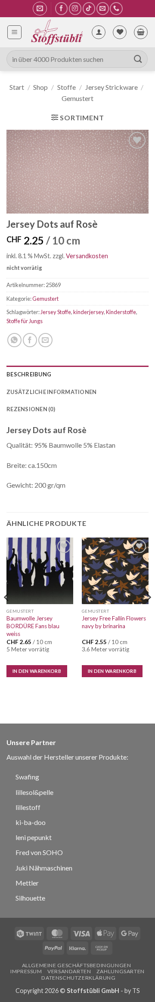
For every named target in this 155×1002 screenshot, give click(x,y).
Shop (40, 87)
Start (16, 87)
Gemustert (77, 98)
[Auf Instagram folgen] (75, 8)
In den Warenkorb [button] (36, 671)
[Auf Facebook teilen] (30, 340)
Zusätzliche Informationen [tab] (51, 391)
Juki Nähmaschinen (44, 868)
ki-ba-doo (31, 822)
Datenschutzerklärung (78, 978)
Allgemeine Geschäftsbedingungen (76, 965)
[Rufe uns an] (116, 8)
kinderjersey (88, 312)
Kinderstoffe (121, 312)
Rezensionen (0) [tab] (30, 409)
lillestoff (28, 807)
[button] (40, 8)
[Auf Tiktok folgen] (89, 8)
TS (136, 990)
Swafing (27, 777)
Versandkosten (87, 256)
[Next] (148, 615)
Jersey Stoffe (55, 312)
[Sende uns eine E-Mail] (102, 8)
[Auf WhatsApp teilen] (14, 340)
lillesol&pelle (34, 792)
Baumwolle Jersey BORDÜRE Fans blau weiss (32, 626)
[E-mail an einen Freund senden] (45, 340)
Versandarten (69, 971)
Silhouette (30, 898)
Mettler (27, 883)
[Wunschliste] (120, 32)
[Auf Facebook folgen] (61, 8)
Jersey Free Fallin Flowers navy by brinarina (114, 622)
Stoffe (66, 87)
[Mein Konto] (98, 32)
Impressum (26, 971)
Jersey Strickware (111, 87)
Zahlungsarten (120, 971)
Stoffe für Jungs (24, 321)
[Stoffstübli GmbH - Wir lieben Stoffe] (56, 32)
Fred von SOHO (39, 852)
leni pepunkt (34, 837)
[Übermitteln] (138, 59)
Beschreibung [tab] (28, 374)
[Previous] (7, 615)
